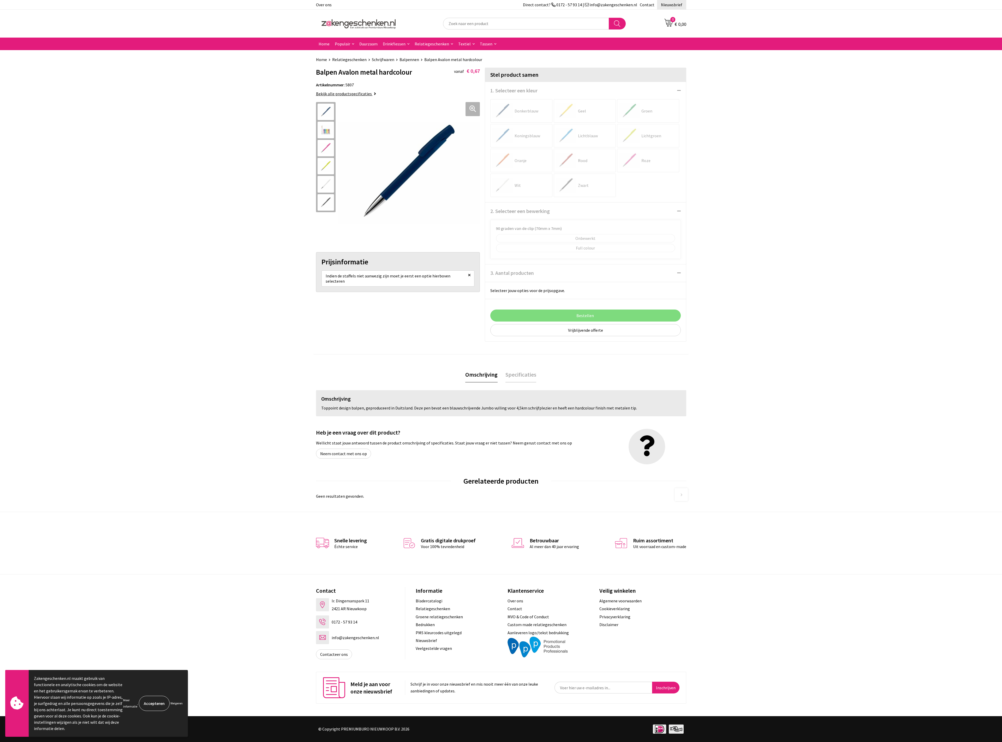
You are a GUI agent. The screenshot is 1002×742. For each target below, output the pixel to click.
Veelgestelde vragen (434, 648)
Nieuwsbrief (671, 4)
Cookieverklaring (614, 608)
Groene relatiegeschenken (439, 616)
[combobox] (526, 23)
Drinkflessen (394, 43)
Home (324, 43)
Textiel (464, 43)
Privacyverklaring (614, 616)
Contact (647, 4)
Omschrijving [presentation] (481, 374)
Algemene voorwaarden (620, 600)
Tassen (486, 43)
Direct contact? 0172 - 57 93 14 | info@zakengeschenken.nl (580, 4)
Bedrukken (425, 624)
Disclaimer (608, 624)
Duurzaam (368, 43)
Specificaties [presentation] (520, 374)
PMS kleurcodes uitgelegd (439, 632)
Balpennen (409, 59)
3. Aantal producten (512, 273)
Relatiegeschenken (432, 43)
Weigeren (176, 703)
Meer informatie (130, 703)
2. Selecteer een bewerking (520, 211)
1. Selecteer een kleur (514, 90)
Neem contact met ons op (343, 453)
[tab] (481, 374)
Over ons (324, 4)
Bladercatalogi (429, 600)
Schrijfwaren (383, 59)
